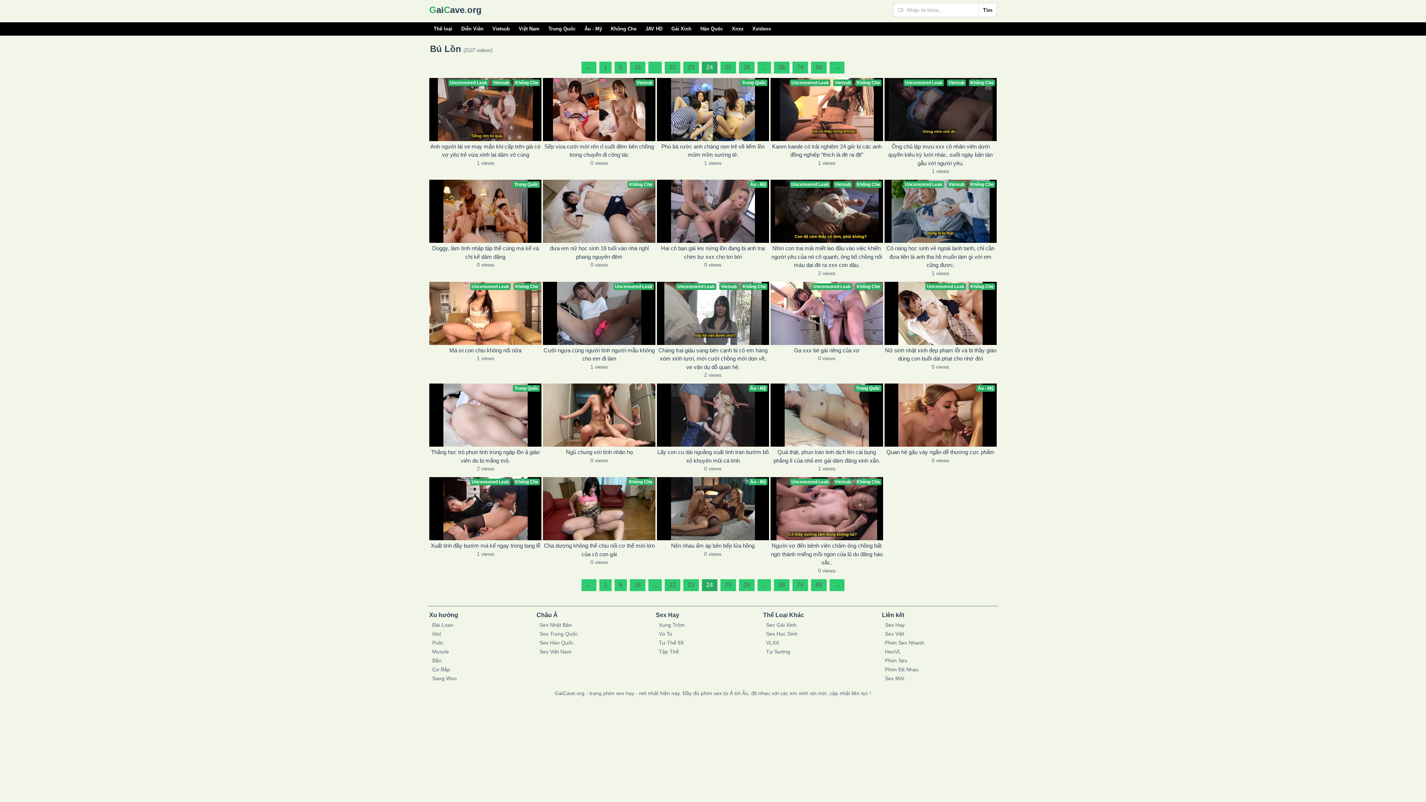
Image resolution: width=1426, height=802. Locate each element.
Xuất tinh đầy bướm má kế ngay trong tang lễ (485, 545)
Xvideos (761, 29)
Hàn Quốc (711, 29)
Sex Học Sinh (782, 634)
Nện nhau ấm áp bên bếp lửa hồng (713, 545)
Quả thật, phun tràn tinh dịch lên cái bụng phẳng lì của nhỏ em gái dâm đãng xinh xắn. (827, 456)
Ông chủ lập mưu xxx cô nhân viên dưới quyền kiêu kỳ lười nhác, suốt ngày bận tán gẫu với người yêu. (940, 154)
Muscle (440, 652)
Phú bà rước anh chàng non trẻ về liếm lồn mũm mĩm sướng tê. (713, 150)
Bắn (437, 661)
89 (818, 67)
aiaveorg (455, 10)
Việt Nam (529, 29)
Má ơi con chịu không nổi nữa (485, 350)
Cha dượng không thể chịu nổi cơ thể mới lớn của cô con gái (599, 549)
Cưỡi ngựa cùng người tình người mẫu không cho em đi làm (599, 354)
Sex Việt (894, 634)
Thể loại (443, 29)
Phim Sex (896, 661)
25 (728, 67)
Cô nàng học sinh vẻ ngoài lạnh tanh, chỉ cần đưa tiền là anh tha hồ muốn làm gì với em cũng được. (940, 256)
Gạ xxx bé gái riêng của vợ (827, 350)
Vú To (665, 634)
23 (691, 67)
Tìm (987, 10)
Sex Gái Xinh (781, 625)
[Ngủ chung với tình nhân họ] (599, 415)
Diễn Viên (472, 29)
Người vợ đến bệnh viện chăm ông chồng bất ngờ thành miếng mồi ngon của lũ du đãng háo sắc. (827, 553)
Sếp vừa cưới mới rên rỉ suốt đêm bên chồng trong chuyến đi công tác (599, 150)
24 (709, 67)
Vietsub (501, 29)
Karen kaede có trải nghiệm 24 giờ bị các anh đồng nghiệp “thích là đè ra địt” (827, 150)
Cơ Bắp (441, 669)
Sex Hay (895, 625)
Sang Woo (444, 678)
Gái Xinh (681, 29)
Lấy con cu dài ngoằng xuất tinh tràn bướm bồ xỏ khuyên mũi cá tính (713, 456)
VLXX (772, 643)
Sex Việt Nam (556, 652)
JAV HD (653, 29)
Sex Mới (894, 678)
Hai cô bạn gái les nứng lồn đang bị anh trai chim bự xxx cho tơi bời (713, 252)
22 (672, 67)
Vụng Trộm (672, 625)
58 (781, 67)
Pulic (437, 643)
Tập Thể (669, 652)
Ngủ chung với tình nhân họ (599, 452)
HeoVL (893, 652)
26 (746, 67)
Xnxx (737, 29)
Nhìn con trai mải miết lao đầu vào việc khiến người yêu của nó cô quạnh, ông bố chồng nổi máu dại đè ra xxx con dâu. (826, 256)
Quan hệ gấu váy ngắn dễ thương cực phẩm (940, 452)
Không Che (624, 29)
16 (637, 67)
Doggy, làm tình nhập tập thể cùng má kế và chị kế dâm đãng (485, 252)
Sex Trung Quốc (559, 634)
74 (800, 67)
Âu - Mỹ (593, 29)
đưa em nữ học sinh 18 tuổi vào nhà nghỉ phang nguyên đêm (599, 252)
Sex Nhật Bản (556, 625)
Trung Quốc (562, 29)
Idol (436, 634)
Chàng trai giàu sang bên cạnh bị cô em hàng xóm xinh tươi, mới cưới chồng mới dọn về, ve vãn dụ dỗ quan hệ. (713, 358)
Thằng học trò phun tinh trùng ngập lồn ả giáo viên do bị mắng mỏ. (485, 456)
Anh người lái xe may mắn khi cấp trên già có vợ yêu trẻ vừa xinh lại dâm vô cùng (485, 150)
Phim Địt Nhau (902, 669)
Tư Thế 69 (671, 643)
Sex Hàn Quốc (557, 643)
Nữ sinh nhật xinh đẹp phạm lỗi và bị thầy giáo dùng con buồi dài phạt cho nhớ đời (940, 354)
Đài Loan (442, 625)
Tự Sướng (778, 652)
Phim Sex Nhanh (904, 643)
